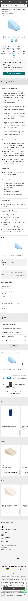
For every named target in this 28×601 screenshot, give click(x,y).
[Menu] (1, 1)
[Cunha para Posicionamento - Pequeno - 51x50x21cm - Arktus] (10, 452)
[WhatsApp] (24, 591)
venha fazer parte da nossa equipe (8, 545)
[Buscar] (24, 5)
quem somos (4, 547)
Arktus (6, 11)
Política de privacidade (6, 549)
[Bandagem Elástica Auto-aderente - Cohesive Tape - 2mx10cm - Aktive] (10, 412)
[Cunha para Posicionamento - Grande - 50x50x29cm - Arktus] (10, 491)
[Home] (11, 2)
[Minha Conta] (20, 1)
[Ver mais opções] (26, 1)
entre (9, 433)
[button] (14, 328)
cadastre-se (14, 433)
